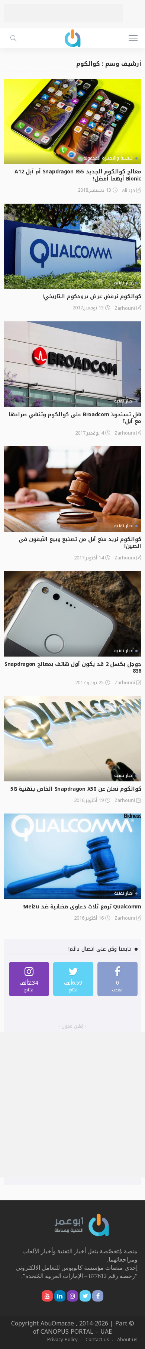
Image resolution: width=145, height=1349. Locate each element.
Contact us (97, 1339)
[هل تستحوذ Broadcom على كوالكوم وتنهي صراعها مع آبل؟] (72, 364)
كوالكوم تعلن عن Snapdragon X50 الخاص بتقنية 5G (75, 789)
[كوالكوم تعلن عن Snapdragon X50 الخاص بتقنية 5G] (72, 738)
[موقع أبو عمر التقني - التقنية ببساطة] (72, 37)
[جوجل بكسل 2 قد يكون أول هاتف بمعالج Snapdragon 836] (72, 614)
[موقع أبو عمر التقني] (82, 1225)
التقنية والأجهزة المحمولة (108, 158)
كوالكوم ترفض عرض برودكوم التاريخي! (91, 296)
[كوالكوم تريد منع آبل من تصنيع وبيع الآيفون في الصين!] (72, 489)
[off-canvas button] (133, 38)
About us (127, 1339)
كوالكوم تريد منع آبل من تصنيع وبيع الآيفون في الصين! (80, 543)
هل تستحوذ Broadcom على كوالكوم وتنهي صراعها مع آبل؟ (75, 418)
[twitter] (73, 979)
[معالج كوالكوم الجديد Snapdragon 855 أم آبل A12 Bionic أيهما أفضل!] (72, 121)
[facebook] (117, 979)
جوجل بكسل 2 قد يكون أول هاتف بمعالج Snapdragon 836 (72, 667)
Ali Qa (128, 190)
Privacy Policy (62, 1339)
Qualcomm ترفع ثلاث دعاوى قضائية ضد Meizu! (81, 907)
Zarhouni (125, 308)
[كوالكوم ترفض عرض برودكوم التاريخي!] (72, 246)
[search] (13, 38)
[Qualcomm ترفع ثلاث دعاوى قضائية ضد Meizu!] (72, 856)
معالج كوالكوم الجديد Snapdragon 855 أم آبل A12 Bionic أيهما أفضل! (77, 175)
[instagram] (29, 979)
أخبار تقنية (123, 283)
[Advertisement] (63, 13)
